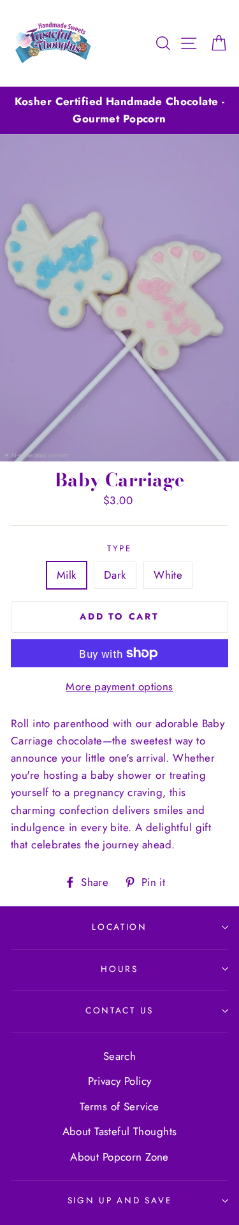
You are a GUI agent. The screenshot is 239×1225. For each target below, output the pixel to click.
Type (119, 548)
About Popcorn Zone (119, 1156)
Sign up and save (120, 1200)
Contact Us (119, 1010)
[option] (119, 110)
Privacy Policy (120, 1081)
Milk (66, 575)
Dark (115, 575)
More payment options (119, 686)
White (168, 575)
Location (119, 926)
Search (119, 1056)
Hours (119, 968)
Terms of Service (119, 1106)
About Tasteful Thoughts (119, 1131)
